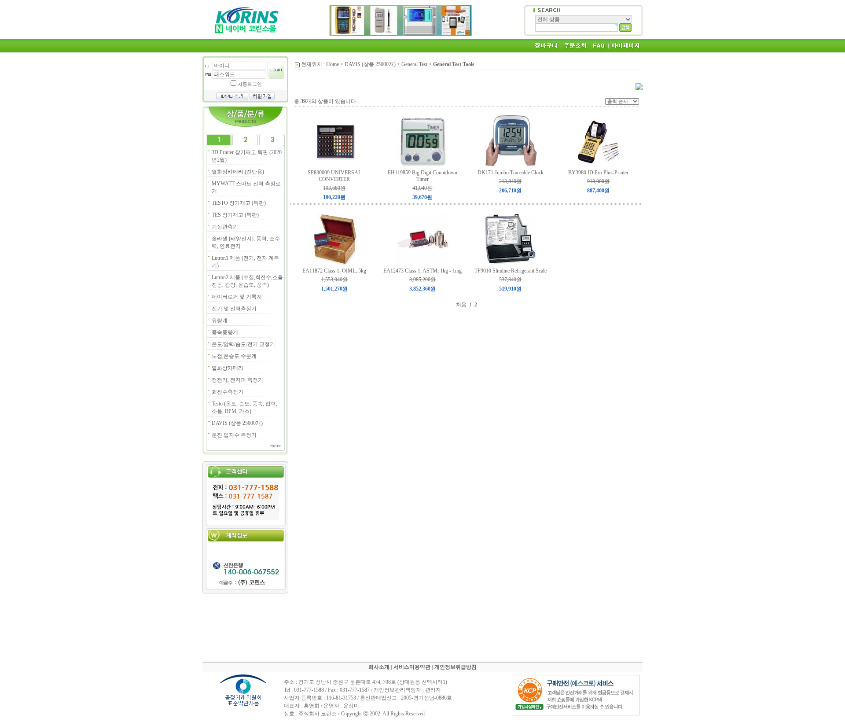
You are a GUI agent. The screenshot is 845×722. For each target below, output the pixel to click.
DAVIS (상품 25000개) (237, 423)
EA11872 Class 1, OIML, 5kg (334, 271)
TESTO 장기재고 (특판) (239, 203)
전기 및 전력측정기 (234, 309)
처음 (461, 305)
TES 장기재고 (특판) (235, 215)
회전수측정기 (227, 392)
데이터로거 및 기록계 (237, 297)
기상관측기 (225, 227)
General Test (414, 64)
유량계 (220, 320)
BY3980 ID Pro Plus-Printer (598, 172)
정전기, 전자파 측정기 (237, 380)
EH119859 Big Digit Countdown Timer (422, 175)
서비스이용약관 (411, 667)
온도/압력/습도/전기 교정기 (243, 344)
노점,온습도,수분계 (234, 356)
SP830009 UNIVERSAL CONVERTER (334, 175)
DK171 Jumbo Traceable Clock (511, 172)
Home (332, 64)
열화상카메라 (227, 368)
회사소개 (378, 667)
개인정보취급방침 (455, 667)
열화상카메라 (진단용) (238, 172)
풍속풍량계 (225, 332)
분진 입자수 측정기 (234, 435)
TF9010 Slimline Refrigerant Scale (510, 271)
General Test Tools (453, 64)
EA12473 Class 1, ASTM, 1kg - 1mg (422, 271)
